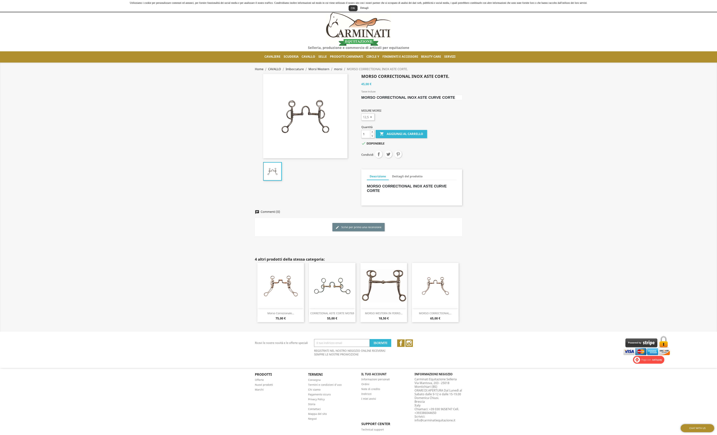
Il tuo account (374, 374)
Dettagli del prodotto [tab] (407, 176)
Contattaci (314, 409)
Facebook (401, 343)
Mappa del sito (317, 414)
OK (353, 8)
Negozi (312, 418)
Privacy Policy (316, 399)
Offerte (259, 380)
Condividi (378, 154)
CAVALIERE (272, 57)
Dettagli (364, 8)
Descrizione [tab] (378, 176)
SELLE (322, 57)
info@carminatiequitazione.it (435, 420)
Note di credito (370, 389)
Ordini (365, 384)
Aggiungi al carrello (401, 134)
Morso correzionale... (280, 313)
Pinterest (398, 154)
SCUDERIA (291, 57)
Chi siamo (314, 389)
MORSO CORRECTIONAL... (435, 313)
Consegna (314, 380)
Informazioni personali (375, 379)
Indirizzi (366, 394)
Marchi (259, 389)
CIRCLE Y (372, 57)
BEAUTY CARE (431, 57)
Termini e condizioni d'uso (325, 384)
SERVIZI (449, 57)
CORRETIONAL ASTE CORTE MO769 (332, 313)
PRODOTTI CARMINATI (346, 57)
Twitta (388, 154)
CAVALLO (308, 57)
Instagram (409, 343)
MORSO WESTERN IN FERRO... (384, 313)
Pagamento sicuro (319, 394)
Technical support (372, 429)
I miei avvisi (368, 398)
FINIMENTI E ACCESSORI (400, 57)
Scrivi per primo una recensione (361, 227)
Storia (311, 404)
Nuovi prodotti (264, 384)
